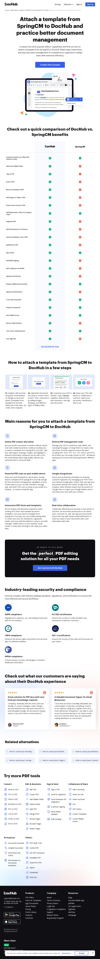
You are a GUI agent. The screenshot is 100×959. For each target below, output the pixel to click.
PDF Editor (29, 897)
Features (67, 4)
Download (34, 872)
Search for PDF (36, 862)
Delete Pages (35, 828)
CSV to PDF (12, 814)
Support (50, 912)
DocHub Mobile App (76, 900)
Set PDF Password (37, 853)
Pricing (57, 4)
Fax (74, 804)
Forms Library (30, 912)
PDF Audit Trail (35, 843)
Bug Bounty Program (55, 918)
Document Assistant (16, 843)
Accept (81, 953)
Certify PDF (34, 848)
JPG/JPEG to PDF (14, 804)
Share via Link (78, 794)
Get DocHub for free (50, 346)
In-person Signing (58, 807)
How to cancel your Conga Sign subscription (55, 760)
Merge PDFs (35, 814)
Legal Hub (51, 906)
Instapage (72, 915)
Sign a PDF (55, 789)
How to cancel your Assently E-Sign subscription (22, 751)
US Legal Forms (74, 906)
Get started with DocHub (50, 568)
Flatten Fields (35, 804)
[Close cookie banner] (93, 952)
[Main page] (11, 4)
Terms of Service (53, 900)
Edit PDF (33, 789)
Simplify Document (15, 848)
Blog (70, 897)
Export (32, 867)
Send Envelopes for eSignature (58, 800)
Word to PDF (13, 789)
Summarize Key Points (14, 854)
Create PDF (34, 794)
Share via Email (79, 799)
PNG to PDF (13, 799)
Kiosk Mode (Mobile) (55, 812)
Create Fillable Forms (78, 820)
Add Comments (79, 789)
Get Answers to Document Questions (14, 863)
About (49, 897)
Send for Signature (58, 794)
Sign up (90, 4)
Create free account (50, 64)
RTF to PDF (12, 824)
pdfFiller (71, 903)
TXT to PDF (12, 794)
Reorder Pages (35, 824)
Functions (29, 918)
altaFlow (71, 912)
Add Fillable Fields (37, 799)
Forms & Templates (33, 900)
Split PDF (33, 809)
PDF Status (77, 809)
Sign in (79, 4)
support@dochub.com (12, 898)
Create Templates (80, 814)
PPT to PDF (13, 809)
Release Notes (52, 915)
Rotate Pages (35, 819)
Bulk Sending (56, 819)
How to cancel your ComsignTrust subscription (22, 760)
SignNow (71, 909)
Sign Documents (31, 903)
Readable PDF (35, 858)
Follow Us (9, 907)
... (66, 953)
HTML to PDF (13, 819)
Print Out (33, 877)
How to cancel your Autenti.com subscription (55, 751)
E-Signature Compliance (56, 909)
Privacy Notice (52, 903)
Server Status (30, 906)
